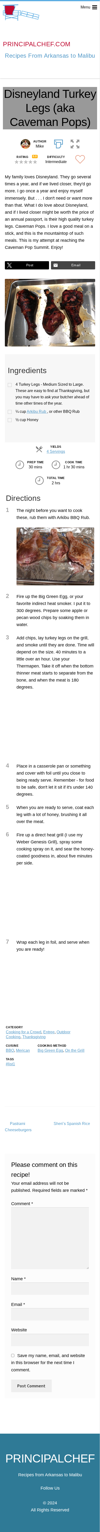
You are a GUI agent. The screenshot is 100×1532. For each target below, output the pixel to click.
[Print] (58, 143)
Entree (49, 1032)
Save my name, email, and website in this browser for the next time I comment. (48, 1362)
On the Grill (74, 1050)
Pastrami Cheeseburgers (18, 1126)
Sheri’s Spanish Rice (72, 1124)
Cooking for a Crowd (23, 1032)
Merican (23, 1050)
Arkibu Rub (37, 411)
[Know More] (50, 1495)
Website (19, 1330)
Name (18, 1278)
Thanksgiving (34, 1037)
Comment (22, 1203)
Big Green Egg (50, 1050)
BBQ (10, 1050)
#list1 (10, 1064)
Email (75, 265)
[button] (75, 143)
